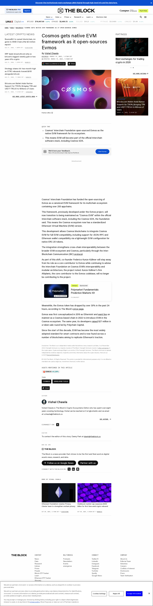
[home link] (76, 11)
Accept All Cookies (134, 594)
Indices (37, 566)
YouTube (95, 571)
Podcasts (66, 559)
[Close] (149, 593)
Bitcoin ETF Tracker (42, 573)
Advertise (123, 564)
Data (36, 561)
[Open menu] (145, 17)
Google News (97, 576)
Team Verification (126, 576)
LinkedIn (95, 561)
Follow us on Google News (59, 463)
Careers (123, 566)
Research (38, 564)
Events (65, 564)
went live (102, 314)
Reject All (116, 594)
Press (122, 573)
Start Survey (102, 151)
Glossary (38, 580)
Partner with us (88, 463)
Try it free (143, 11)
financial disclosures (53, 355)
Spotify (94, 573)
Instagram (95, 564)
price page (78, 308)
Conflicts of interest (127, 568)
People (37, 571)
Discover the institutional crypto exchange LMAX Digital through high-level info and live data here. (76, 3)
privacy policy (35, 602)
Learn (37, 576)
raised (95, 321)
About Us (123, 559)
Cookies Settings (99, 594)
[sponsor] (132, 87)
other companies (103, 348)
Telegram (95, 568)
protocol (78, 254)
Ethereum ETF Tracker (43, 578)
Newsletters (67, 561)
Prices (37, 568)
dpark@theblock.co (92, 436)
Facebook (95, 566)
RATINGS (121, 34)
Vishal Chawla (51, 53)
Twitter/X (95, 559)
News (37, 559)
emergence (67, 566)
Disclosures (124, 571)
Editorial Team (125, 561)
